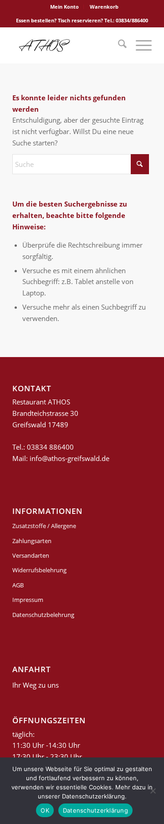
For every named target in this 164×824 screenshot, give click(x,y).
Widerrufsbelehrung (39, 570)
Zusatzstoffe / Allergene (44, 526)
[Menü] (139, 45)
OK (45, 810)
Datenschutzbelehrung (43, 615)
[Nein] (152, 790)
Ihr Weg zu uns (35, 684)
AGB (18, 585)
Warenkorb (104, 6)
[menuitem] (65, 7)
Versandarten (30, 555)
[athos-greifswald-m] (68, 45)
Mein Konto (64, 6)
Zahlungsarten (31, 541)
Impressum (27, 600)
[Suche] (118, 45)
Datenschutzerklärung (95, 810)
